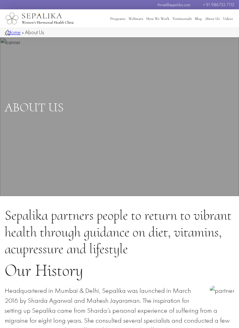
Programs (117, 18)
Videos (228, 18)
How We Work (157, 18)
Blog (198, 18)
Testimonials (182, 18)
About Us (212, 18)
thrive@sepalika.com (173, 4)
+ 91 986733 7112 (218, 4)
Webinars (136, 18)
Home (14, 32)
